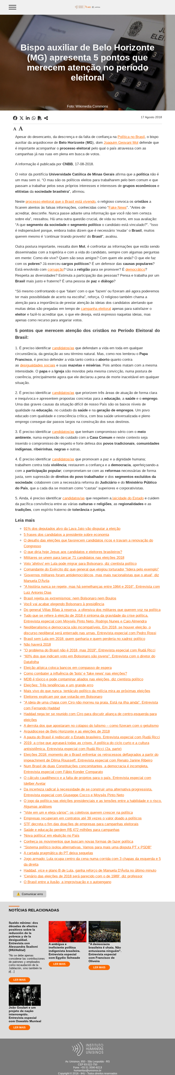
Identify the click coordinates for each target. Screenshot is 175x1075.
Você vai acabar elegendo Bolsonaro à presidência (64, 604)
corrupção (56, 269)
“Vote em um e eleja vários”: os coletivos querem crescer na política (78, 813)
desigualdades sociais (37, 365)
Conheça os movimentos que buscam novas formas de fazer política (78, 841)
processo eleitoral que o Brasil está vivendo (60, 202)
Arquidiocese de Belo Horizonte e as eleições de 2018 (67, 731)
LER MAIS (19, 979)
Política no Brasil (131, 137)
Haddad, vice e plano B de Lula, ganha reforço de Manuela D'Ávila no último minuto (90, 870)
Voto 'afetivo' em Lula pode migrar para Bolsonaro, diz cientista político (80, 564)
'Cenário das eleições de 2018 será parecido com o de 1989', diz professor (83, 876)
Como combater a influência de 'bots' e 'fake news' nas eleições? (75, 673)
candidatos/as (63, 348)
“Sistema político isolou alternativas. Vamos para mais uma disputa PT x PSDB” (88, 847)
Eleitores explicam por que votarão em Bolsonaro (63, 697)
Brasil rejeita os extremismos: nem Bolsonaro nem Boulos (70, 598)
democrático (135, 269)
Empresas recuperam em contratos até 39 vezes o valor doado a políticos (83, 818)
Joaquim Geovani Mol (121, 143)
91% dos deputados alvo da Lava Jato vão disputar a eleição (72, 529)
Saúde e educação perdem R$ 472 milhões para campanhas (72, 830)
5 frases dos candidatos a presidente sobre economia (66, 535)
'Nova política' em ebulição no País (51, 836)
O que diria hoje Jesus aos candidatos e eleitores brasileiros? (73, 552)
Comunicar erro (29, 894)
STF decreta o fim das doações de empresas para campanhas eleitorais (81, 824)
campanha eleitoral (96, 309)
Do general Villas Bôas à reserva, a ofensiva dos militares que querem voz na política (92, 610)
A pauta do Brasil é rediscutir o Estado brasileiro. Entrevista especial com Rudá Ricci (92, 737)
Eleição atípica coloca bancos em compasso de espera (68, 668)
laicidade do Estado (127, 498)
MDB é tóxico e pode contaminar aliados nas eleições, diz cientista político (83, 679)
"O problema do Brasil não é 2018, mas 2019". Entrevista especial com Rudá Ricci (89, 650)
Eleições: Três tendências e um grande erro (58, 685)
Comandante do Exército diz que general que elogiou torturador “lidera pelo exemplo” (91, 569)
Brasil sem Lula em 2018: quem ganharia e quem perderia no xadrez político (84, 639)
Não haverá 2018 (37, 644)
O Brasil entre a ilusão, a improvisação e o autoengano (67, 882)
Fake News (118, 208)
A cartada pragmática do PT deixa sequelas (58, 853)
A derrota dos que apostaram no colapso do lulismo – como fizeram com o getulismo (91, 726)
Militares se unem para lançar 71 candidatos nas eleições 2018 (74, 558)
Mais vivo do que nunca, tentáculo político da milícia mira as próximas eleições (87, 691)
